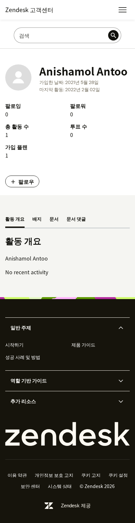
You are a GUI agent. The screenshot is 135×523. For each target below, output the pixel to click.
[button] (61, 328)
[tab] (15, 219)
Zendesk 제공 (76, 505)
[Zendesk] (67, 434)
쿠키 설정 (118, 475)
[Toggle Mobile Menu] (122, 10)
